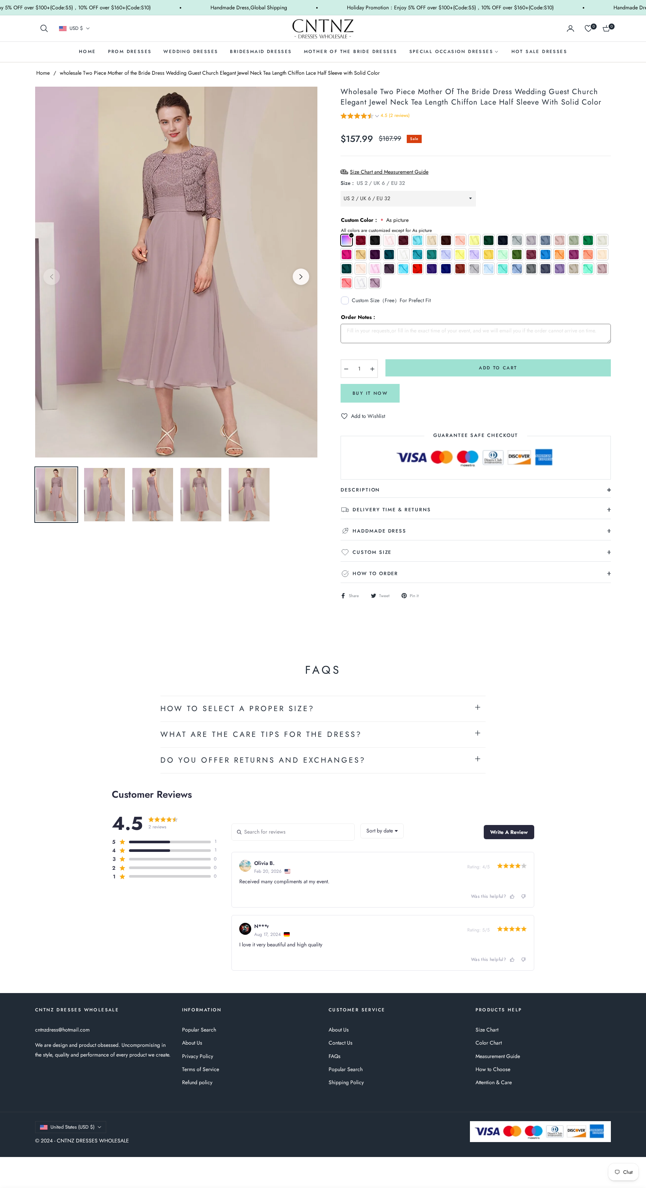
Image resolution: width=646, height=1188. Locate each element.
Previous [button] (51, 277)
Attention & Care (494, 1082)
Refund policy (197, 1082)
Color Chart (489, 1042)
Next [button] (301, 277)
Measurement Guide (498, 1056)
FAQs (335, 1056)
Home (43, 73)
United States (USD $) (72, 1126)
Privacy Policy (197, 1056)
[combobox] (382, 830)
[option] (176, 272)
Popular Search (199, 1029)
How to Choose (493, 1069)
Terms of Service (200, 1069)
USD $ (76, 28)
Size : (373, 183)
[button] (44, 28)
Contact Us (341, 1042)
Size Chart (487, 1029)
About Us (192, 1042)
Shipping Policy (346, 1082)
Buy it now (370, 393)
